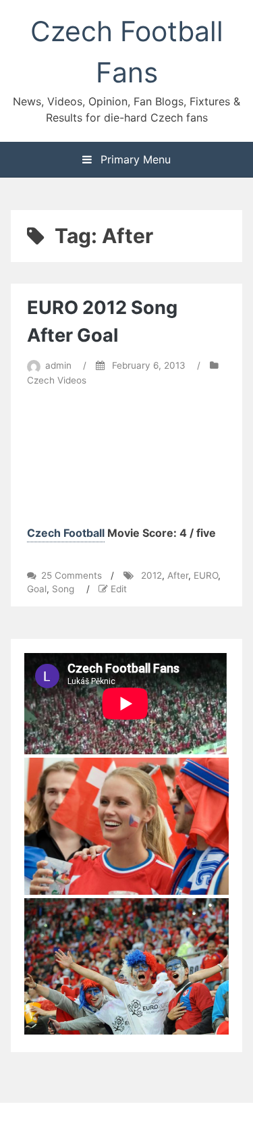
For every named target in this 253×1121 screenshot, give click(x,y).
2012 (151, 575)
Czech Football (66, 533)
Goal (37, 588)
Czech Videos (56, 380)
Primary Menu (134, 159)
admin (58, 365)
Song (63, 588)
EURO (206, 575)
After (177, 575)
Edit (119, 588)
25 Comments (71, 575)
